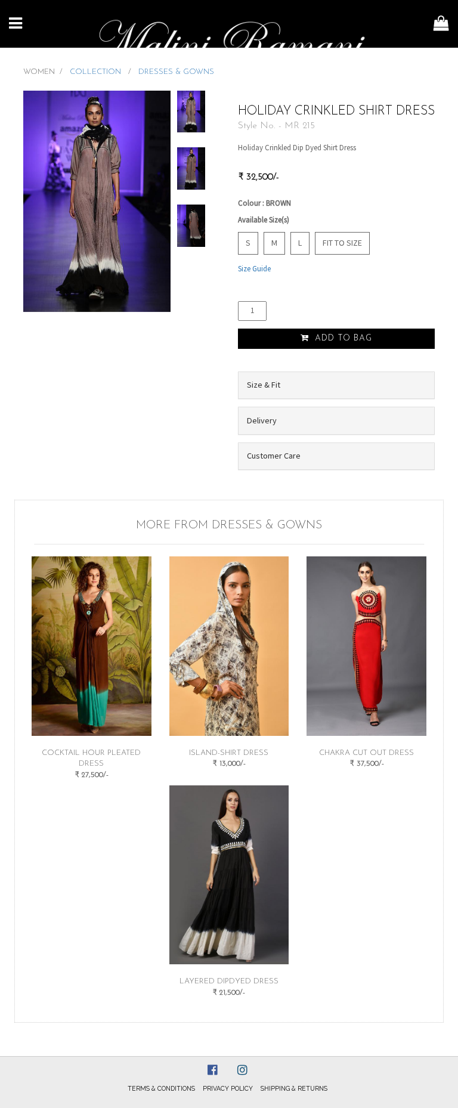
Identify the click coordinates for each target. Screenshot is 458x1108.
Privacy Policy (228, 1088)
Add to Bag (342, 338)
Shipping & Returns (294, 1088)
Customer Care (274, 455)
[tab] (336, 385)
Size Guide (254, 269)
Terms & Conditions (161, 1088)
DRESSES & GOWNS (176, 72)
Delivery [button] (262, 420)
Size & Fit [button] (263, 384)
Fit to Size (342, 242)
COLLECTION (96, 72)
